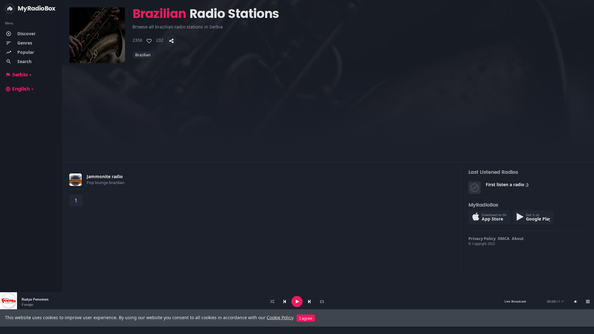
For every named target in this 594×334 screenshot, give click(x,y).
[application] (297, 301)
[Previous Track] (284, 301)
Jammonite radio (105, 176)
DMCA (504, 238)
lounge (102, 182)
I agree (305, 318)
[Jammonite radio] (75, 179)
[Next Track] (309, 301)
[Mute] (575, 301)
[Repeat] (322, 301)
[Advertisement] (255, 106)
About (518, 238)
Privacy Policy (482, 238)
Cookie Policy (280, 317)
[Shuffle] (272, 301)
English (17, 89)
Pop (91, 182)
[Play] (297, 301)
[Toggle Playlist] (588, 301)
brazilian (143, 55)
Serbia (16, 75)
